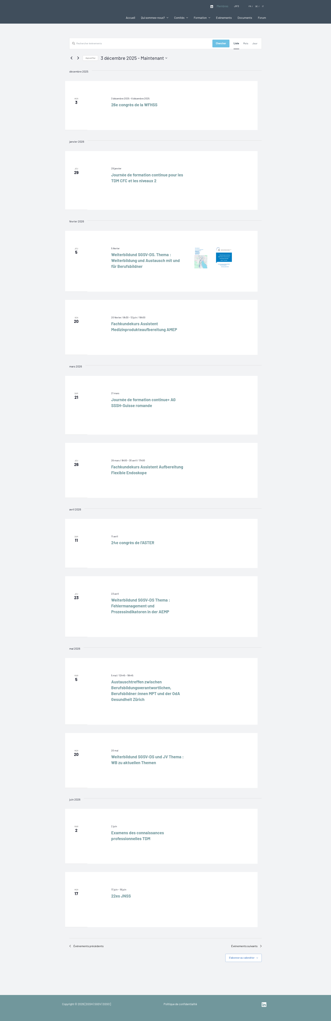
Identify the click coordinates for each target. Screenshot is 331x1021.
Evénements (224, 17)
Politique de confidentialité (180, 1004)
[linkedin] (264, 1004)
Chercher (221, 43)
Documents (245, 17)
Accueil (130, 17)
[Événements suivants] (78, 58)
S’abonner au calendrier (241, 957)
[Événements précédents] (71, 58)
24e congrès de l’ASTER (132, 542)
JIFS (236, 6)
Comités (179, 17)
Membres (222, 6)
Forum (262, 17)
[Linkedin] (211, 6)
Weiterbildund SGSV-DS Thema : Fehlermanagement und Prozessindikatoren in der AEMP (140, 605)
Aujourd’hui (90, 58)
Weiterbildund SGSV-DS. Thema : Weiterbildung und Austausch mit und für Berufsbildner (145, 260)
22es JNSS (121, 895)
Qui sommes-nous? (153, 17)
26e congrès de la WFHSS (134, 104)
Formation (200, 17)
